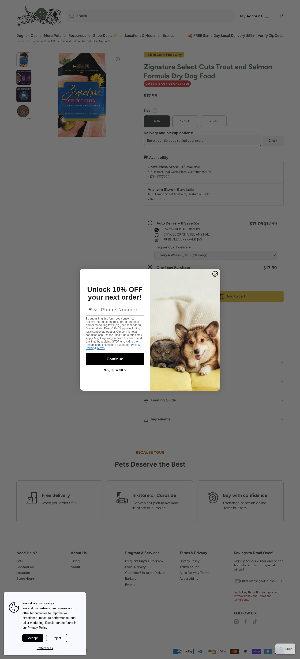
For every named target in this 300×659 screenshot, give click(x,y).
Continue (115, 359)
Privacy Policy (37, 627)
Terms (101, 348)
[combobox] (92, 310)
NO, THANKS (115, 370)
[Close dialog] (215, 274)
